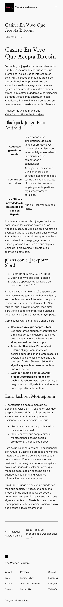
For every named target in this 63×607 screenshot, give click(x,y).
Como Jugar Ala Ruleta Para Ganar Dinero (29, 320)
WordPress (24, 600)
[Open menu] (56, 7)
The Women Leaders (26, 7)
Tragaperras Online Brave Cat (22, 110)
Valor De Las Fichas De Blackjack (24, 114)
